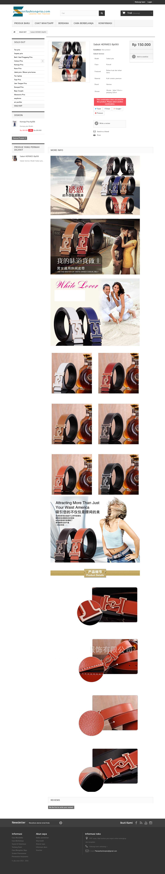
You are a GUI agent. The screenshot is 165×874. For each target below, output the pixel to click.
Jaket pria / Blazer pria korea (25, 72)
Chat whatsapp (44, 23)
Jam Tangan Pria (20, 83)
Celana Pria (18, 61)
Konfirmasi (105, 23)
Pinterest (99, 113)
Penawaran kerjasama (20, 856)
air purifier (18, 102)
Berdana (63, 23)
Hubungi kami (140, 2)
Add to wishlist (142, 57)
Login (150, 2)
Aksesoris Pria (19, 95)
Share (107, 109)
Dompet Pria (18, 87)
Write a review (104, 123)
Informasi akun (41, 847)
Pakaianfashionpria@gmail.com (106, 851)
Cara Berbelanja (83, 23)
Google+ (118, 109)
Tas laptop (18, 76)
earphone (17, 98)
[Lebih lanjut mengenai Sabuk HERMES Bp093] (15, 158)
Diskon (18, 115)
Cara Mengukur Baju (19, 850)
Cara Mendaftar (17, 838)
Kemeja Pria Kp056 (27, 122)
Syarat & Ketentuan (19, 844)
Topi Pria (17, 80)
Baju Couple (18, 91)
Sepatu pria (18, 53)
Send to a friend (103, 131)
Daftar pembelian (42, 838)
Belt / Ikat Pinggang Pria (23, 57)
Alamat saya (40, 844)
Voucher (39, 850)
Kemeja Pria (18, 65)
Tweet (98, 109)
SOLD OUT (18, 106)
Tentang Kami (17, 847)
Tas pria (17, 50)
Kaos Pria (17, 68)
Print (99, 135)
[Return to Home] (14, 32)
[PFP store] (34, 11)
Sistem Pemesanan (19, 853)
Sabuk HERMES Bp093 (29, 156)
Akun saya (41, 833)
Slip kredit (40, 841)
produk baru (22, 23)
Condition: (97, 50)
